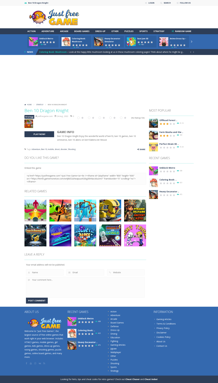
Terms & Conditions (166, 323)
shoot (57, 149)
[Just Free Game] (54, 16)
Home (29, 105)
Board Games (81, 31)
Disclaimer (161, 332)
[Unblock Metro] (153, 170)
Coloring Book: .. (168, 179)
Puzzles (128, 31)
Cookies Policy (163, 337)
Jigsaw (113, 348)
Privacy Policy (163, 328)
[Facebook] (26, 363)
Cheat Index (150, 379)
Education (115, 337)
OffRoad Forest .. (168, 120)
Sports (143, 31)
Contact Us (161, 345)
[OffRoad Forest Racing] (153, 123)
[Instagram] (35, 363)
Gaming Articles (117, 344)
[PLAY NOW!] (33, 41)
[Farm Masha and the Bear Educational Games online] (153, 134)
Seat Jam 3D (142, 38)
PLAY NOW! (39, 134)
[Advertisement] (109, 80)
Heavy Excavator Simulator (53, 52)
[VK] (40, 363)
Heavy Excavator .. (169, 191)
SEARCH (167, 3)
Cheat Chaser (132, 379)
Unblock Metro (46, 38)
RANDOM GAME (183, 31)
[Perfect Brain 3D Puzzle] (153, 146)
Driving (113, 333)
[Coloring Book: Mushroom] (153, 182)
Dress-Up (100, 31)
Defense (114, 326)
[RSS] (44, 363)
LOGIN (151, 3)
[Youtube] (31, 363)
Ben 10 (44, 149)
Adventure (48, 31)
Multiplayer (115, 352)
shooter (64, 149)
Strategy (158, 31)
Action (31, 31)
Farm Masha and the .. (171, 132)
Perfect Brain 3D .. (169, 144)
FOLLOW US (185, 3)
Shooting (71, 149)
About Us (160, 341)
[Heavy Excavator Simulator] (153, 194)
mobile (51, 149)
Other (114, 31)
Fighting (114, 341)
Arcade (64, 31)
